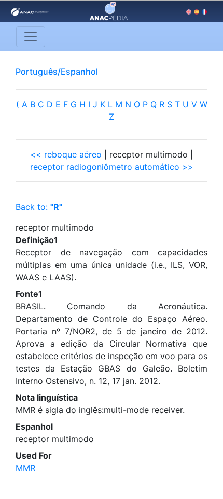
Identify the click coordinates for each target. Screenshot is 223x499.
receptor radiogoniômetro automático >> (111, 167)
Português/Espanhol (57, 71)
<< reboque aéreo (66, 154)
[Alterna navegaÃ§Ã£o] (30, 36)
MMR (25, 468)
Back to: (39, 207)
